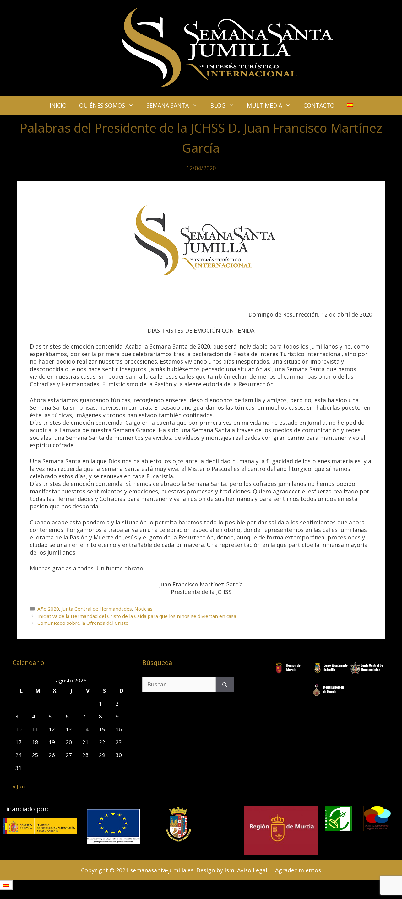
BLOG (217, 105)
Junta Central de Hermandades (97, 609)
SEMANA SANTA (167, 105)
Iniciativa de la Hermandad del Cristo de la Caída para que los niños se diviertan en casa (136, 616)
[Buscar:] (179, 684)
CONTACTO (318, 105)
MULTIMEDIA (264, 105)
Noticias (143, 609)
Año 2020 (48, 609)
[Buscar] (225, 684)
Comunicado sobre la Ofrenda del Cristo (82, 623)
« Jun (19, 786)
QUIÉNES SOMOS (102, 105)
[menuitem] (350, 105)
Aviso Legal (252, 870)
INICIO (58, 105)
